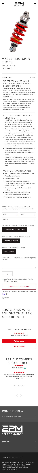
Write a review (19, 341)
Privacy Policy (7, 466)
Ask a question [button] (19, 346)
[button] (17, 395)
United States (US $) (11, 458)
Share (6, 298)
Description (6, 77)
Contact (20, 464)
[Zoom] (19, 32)
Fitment (33, 77)
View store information (10, 281)
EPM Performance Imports (13, 462)
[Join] (34, 416)
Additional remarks (19, 259)
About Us (28, 464)
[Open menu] (5, 4)
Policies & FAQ (19, 466)
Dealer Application (9, 464)
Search (31, 462)
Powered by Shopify (9, 470)
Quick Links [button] (6, 442)
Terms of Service (8, 468)
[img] (19, 366)
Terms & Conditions (23, 468)
